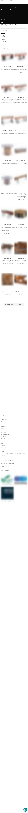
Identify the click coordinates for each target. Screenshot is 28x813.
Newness (3, 43)
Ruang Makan (3, 441)
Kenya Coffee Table (7, 258)
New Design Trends (5, 434)
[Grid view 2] (3, 33)
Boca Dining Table (20, 97)
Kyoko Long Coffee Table (20, 160)
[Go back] (2, 16)
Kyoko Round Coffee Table (7, 190)
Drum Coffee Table (20, 224)
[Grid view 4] (5, 33)
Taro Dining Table (7, 160)
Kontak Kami (3, 421)
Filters (2, 35)
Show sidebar (5, 30)
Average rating (4, 41)
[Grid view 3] (4, 33)
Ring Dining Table (20, 66)
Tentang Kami (4, 419)
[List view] (1, 33)
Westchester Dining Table (7, 130)
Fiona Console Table (21, 190)
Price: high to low (4, 48)
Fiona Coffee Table (7, 224)
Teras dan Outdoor (5, 447)
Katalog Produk (4, 417)
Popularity (3, 39)
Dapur (2, 443)
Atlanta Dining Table (7, 97)
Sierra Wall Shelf (21, 258)
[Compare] (7, 63)
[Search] (14, 5)
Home (2, 24)
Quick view (7, 76)
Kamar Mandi (3, 445)
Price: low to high (4, 46)
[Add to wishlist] (7, 73)
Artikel (2, 428)
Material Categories (9, 24)
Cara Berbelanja (4, 426)
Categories (3, 22)
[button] (25, 810)
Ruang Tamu (3, 436)
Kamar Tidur (3, 438)
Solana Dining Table (7, 66)
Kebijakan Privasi (4, 423)
